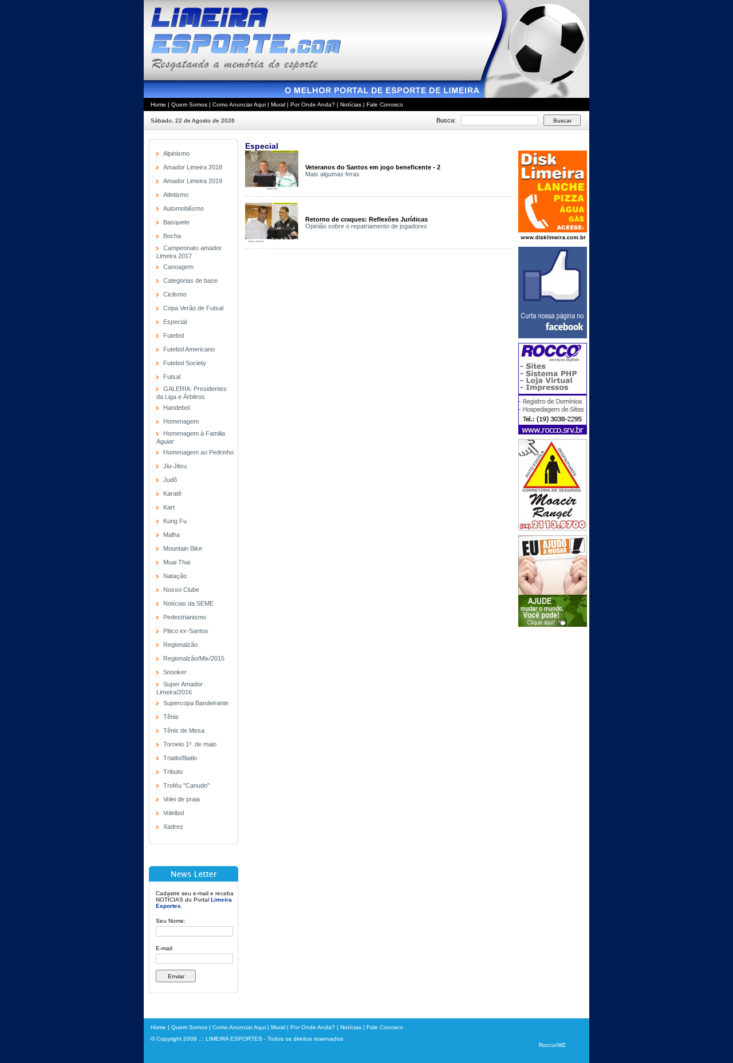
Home (158, 104)
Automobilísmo (183, 208)
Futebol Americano (189, 349)
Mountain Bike (182, 548)
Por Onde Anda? (312, 104)
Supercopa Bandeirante (195, 703)
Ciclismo (175, 294)
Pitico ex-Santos (185, 630)
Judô (170, 479)
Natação (175, 575)
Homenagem (181, 421)
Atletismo (175, 194)
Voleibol (173, 812)
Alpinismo (176, 153)
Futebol (173, 335)
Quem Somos (189, 104)
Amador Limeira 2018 (192, 167)
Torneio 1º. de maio (189, 744)
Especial (175, 321)
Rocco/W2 (552, 1045)
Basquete (176, 222)
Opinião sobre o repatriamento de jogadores (366, 226)
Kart (169, 507)
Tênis (171, 716)
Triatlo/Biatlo (180, 757)
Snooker (175, 672)
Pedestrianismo (184, 617)
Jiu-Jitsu (175, 466)
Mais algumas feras (332, 174)
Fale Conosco (384, 104)
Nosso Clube (181, 589)
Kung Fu (175, 520)
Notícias (350, 104)
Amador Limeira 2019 (192, 180)
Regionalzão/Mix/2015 (193, 658)
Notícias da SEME (188, 603)
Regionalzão (180, 644)
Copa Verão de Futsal (193, 308)
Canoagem (178, 266)
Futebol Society (184, 362)
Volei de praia (181, 799)
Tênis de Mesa (183, 730)
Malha (171, 534)
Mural (278, 104)
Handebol (176, 407)
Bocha (172, 235)
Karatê (172, 493)
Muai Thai (176, 562)
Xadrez (173, 826)
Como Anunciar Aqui (239, 104)
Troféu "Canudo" (186, 785)
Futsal (171, 376)
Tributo (173, 771)
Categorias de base (190, 280)
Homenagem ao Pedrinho (198, 452)
